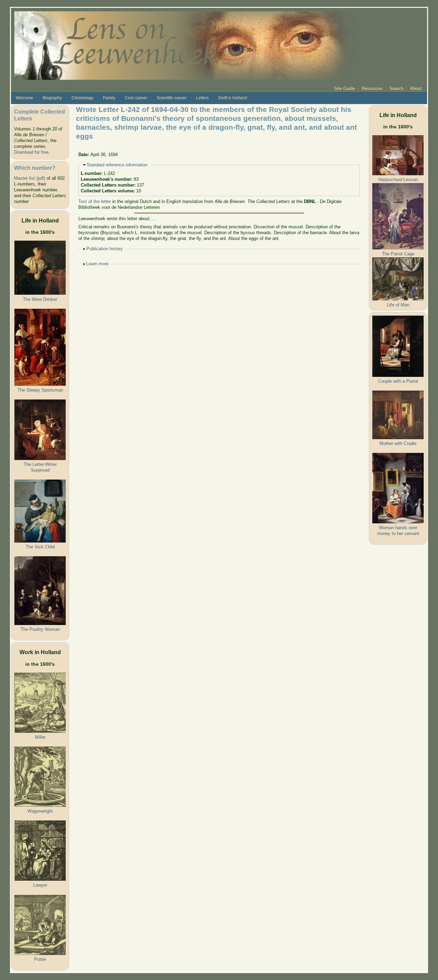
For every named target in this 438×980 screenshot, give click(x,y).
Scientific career (171, 98)
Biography (52, 98)
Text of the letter (94, 201)
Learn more (97, 263)
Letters (202, 98)
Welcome (24, 98)
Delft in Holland (232, 98)
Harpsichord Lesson (398, 179)
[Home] (185, 45)
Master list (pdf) (29, 178)
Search (396, 88)
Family (109, 98)
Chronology (82, 98)
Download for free (31, 152)
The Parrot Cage (398, 253)
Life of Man (398, 304)
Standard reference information (117, 164)
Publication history (104, 248)
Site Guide (344, 88)
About (416, 88)
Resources (372, 88)
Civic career (136, 98)
